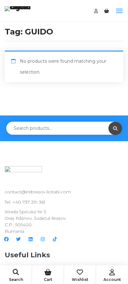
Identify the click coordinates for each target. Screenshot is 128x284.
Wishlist (80, 279)
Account (112, 279)
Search (16, 279)
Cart (48, 279)
